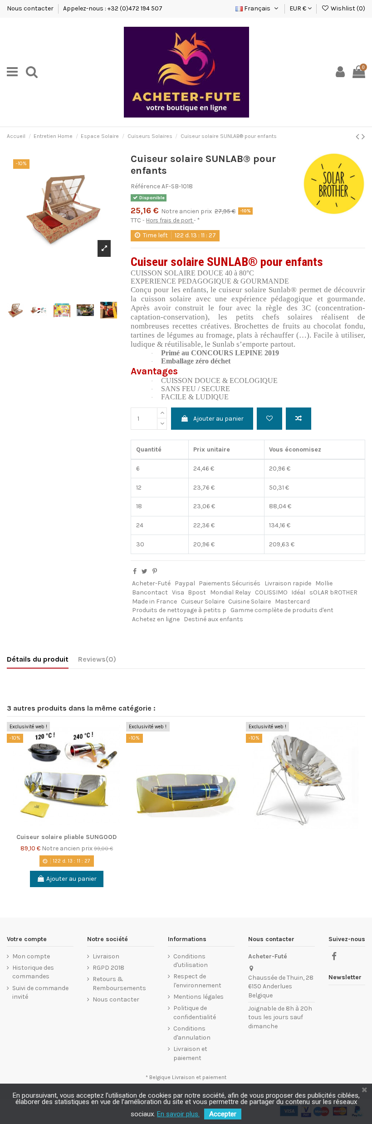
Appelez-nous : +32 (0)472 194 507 (112, 8)
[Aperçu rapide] (119, 767)
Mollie (324, 583)
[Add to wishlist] (269, 418)
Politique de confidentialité (194, 1012)
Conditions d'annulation (191, 1033)
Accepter (222, 1114)
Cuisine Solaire (249, 601)
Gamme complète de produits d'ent (281, 610)
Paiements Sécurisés (229, 583)
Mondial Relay (230, 592)
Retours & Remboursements (119, 983)
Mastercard (292, 601)
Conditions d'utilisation (190, 960)
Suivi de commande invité (40, 992)
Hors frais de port (170, 220)
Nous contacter (31, 8)
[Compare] (119, 751)
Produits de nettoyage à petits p (179, 610)
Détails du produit (38, 659)
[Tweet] (144, 571)
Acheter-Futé (151, 583)
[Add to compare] (298, 418)
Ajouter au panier (218, 418)
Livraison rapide (287, 583)
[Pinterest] (154, 571)
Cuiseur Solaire (203, 601)
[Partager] (135, 571)
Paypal (185, 583)
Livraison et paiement (190, 1053)
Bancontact (150, 592)
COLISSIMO (271, 592)
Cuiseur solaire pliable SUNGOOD (66, 837)
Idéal (298, 592)
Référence (145, 186)
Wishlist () (347, 8)
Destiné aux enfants (213, 619)
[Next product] (363, 136)
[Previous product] (359, 136)
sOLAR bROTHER (333, 592)
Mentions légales (198, 997)
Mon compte (31, 956)
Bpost (197, 592)
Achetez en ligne (156, 619)
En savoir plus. (178, 1114)
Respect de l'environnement (197, 980)
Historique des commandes (33, 972)
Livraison (106, 956)
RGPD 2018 (108, 968)
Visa (178, 592)
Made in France (154, 601)
